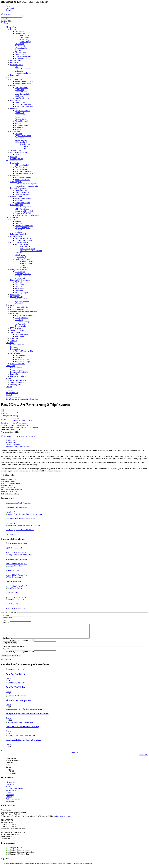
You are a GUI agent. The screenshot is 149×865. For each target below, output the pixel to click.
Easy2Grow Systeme (13, 397)
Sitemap (9, 793)
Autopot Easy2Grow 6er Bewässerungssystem (27, 713)
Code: (18, 640)
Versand (35, 427)
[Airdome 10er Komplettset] (16, 696)
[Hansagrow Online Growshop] (6, 14)
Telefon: (6, 623)
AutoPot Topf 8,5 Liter (16, 674)
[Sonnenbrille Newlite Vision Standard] (20, 735)
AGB (8, 786)
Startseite (9, 391)
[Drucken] (74, 752)
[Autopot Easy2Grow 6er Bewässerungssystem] (24, 709)
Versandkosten (11, 790)
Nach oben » (143, 755)
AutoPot (9, 395)
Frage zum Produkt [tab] (13, 444)
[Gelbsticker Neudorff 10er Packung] (20, 722)
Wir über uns (10, 782)
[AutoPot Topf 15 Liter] (15, 683)
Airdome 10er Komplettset (18, 700)
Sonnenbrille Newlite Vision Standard (23, 740)
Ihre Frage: (7, 638)
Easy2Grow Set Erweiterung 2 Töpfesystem (22, 399)
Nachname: (8, 618)
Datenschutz (10, 784)
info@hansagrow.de (63, 816)
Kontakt (9, 797)
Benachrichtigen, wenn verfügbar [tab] (18, 446)
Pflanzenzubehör (12, 393)
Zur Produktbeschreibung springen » (14, 425)
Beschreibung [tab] (11, 440)
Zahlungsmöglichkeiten (14, 788)
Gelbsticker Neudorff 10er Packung (22, 726)
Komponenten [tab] (11, 442)
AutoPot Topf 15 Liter (16, 687)
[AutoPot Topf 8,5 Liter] (15, 669)
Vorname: (7, 615)
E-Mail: (6, 620)
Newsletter (10, 795)
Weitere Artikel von (23, 420)
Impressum (10, 801)
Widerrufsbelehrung (13, 799)
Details (8, 678)
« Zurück (4, 750)
